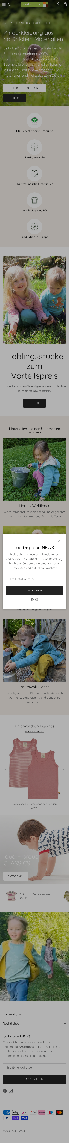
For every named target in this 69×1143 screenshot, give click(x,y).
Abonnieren (34, 590)
